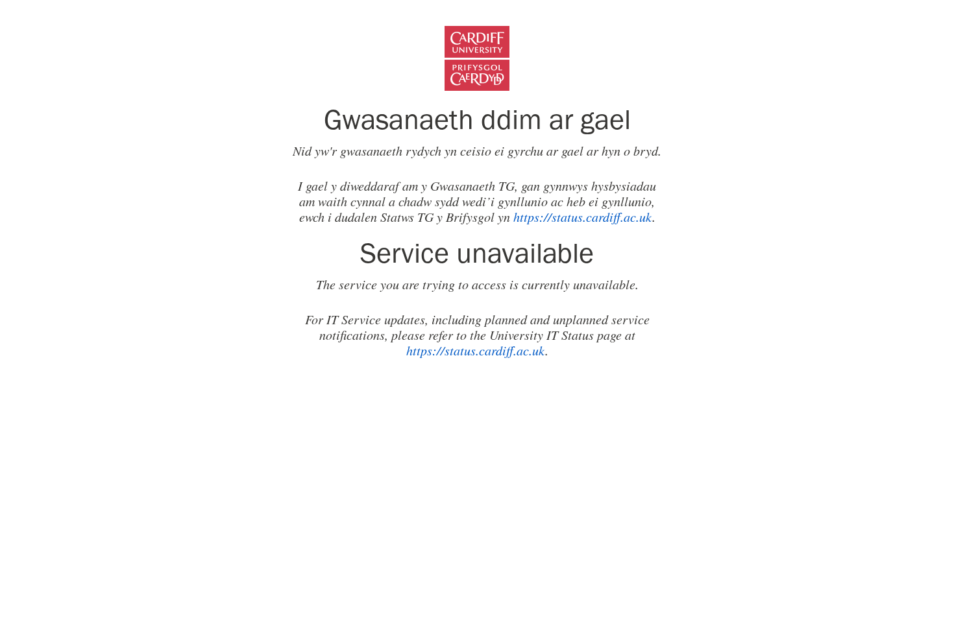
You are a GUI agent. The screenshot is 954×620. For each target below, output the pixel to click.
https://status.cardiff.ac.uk (582, 216)
